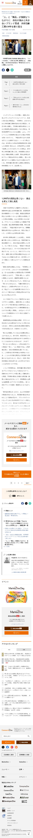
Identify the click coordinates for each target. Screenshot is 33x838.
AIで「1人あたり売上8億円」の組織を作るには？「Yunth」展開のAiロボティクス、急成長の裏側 (18, 668)
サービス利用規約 (11, 820)
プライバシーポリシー (12, 823)
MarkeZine (5, 762)
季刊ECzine (15, 33)
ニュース (4, 769)
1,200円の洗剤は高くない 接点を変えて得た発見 (21, 83)
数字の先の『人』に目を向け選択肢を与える (21, 105)
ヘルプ (8, 808)
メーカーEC (8, 33)
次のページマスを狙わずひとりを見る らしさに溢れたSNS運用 (16, 474)
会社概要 (9, 818)
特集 (3, 777)
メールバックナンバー (17, 451)
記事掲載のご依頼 (24, 754)
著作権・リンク (11, 810)
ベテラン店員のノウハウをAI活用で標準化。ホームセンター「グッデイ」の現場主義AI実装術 (17, 714)
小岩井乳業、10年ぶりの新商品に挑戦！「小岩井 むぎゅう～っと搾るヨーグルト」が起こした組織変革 (18, 690)
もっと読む (7, 546)
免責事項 (9, 815)
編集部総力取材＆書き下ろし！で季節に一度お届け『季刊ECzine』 (16, 514)
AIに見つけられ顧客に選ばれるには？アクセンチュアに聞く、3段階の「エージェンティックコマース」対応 (18, 675)
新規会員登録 (17, 455)
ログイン (17, 460)
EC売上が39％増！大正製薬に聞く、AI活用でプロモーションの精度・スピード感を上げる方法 (18, 654)
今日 (9, 649)
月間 (24, 649)
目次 (16, 77)
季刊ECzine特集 (5, 35)
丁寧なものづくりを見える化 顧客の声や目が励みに (21, 98)
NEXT (27, 483)
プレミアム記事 (23, 33)
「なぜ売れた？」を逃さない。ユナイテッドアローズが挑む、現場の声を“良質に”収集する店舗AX (17, 682)
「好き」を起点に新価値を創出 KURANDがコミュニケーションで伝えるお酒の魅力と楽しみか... (16, 536)
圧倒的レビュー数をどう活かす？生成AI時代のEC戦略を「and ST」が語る (17, 709)
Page (6, 91)
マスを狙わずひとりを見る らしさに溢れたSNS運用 (21, 91)
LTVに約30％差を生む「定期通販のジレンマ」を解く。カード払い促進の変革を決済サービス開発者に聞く (17, 702)
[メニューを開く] (2, 2)
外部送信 (9, 825)
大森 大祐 (11, 29)
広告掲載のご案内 (9, 754)
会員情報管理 (10, 813)
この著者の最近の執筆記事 (18, 572)
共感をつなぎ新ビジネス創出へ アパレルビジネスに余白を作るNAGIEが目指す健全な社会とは (16, 530)
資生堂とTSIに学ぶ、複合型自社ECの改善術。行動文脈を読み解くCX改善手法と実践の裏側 (17, 660)
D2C (3, 33)
